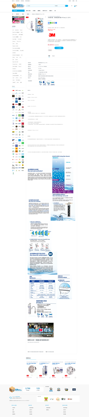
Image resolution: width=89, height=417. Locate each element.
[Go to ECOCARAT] (16, 107)
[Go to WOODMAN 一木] (13, 165)
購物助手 (50, 10)
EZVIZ (13, 43)
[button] (45, 17)
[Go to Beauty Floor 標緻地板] (19, 96)
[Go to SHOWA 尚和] (22, 145)
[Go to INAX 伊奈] (19, 118)
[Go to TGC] (22, 151)
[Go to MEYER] (16, 129)
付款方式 (30, 409)
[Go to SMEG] (22, 148)
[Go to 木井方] (22, 167)
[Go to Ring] (19, 140)
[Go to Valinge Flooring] (13, 159)
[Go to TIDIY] (13, 154)
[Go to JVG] (13, 121)
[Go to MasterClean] (13, 129)
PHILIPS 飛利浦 (15, 66)
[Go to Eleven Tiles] (13, 109)
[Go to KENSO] (22, 121)
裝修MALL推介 (45, 10)
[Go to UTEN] (19, 156)
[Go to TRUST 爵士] (13, 156)
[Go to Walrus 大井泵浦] (13, 162)
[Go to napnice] (16, 132)
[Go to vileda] (16, 159)
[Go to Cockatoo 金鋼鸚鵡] (22, 98)
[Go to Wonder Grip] (22, 162)
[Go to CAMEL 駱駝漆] (19, 98)
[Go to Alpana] (19, 90)
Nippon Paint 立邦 (15, 61)
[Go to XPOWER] (19, 165)
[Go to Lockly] (13, 126)
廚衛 (53, 16)
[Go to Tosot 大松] (16, 154)
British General (15, 34)
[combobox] (40, 6)
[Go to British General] (16, 98)
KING (17, 57)
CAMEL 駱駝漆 (21, 34)
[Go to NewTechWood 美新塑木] (19, 132)
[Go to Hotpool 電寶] (16, 118)
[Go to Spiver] (13, 151)
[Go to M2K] (19, 126)
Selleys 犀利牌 (15, 73)
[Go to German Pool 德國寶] (13, 115)
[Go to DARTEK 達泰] (16, 101)
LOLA (20, 57)
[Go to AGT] (16, 90)
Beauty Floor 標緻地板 (16, 32)
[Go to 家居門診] (19, 167)
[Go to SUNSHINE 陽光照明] (16, 151)
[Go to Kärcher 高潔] (16, 121)
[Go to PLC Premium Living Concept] (22, 137)
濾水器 (59, 16)
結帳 (13, 409)
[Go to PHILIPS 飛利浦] (19, 137)
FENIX (17, 43)
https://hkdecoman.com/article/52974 (33, 342)
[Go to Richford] (16, 140)
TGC (21, 75)
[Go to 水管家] (13, 170)
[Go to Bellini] (22, 96)
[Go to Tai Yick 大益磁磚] (19, 151)
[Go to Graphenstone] (19, 115)
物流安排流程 (31, 407)
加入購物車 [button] (50, 377)
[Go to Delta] (22, 101)
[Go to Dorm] (22, 104)
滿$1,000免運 (56, 16)
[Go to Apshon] (16, 93)
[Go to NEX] (22, 132)
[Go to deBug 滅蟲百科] (19, 101)
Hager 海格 (21, 50)
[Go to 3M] (13, 90)
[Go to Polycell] (13, 140)
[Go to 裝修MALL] (19, 170)
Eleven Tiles (19, 41)
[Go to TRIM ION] (22, 154)
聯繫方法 (47, 409)
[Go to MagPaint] (22, 126)
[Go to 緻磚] (16, 170)
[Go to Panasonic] (16, 137)
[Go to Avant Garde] (16, 96)
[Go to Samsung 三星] (16, 143)
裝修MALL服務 (28, 10)
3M (48, 16)
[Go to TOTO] (19, 154)
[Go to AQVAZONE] (22, 93)
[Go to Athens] (13, 96)
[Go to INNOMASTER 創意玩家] (22, 118)
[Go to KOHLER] (16, 123)
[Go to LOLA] (16, 126)
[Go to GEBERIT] (22, 112)
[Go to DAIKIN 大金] (13, 101)
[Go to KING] (13, 123)
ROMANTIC (14, 68)
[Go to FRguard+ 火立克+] (13, 112)
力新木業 (14, 82)
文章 (55, 10)
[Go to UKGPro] (16, 156)
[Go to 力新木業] (13, 167)
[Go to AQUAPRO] (19, 93)
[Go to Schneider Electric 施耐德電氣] (22, 143)
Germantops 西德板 (15, 50)
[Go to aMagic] (22, 90)
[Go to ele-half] (19, 107)
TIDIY (13, 77)
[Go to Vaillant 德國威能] (22, 156)
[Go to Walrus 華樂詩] (16, 162)
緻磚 (21, 82)
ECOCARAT (19, 39)
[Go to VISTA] (19, 159)
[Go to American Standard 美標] (13, 93)
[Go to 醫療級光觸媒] (13, 173)
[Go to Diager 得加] (19, 104)
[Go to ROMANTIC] (13, 143)
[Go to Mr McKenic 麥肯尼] (13, 132)
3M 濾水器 (50, 16)
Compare (50, 20)
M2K (13, 59)
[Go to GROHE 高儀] (22, 115)
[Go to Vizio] (22, 159)
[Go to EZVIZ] (19, 109)
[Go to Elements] (22, 107)
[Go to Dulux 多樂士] (13, 107)
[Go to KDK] (19, 121)
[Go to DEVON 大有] (16, 104)
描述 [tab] (49, 55)
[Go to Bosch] (13, 98)
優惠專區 (39, 10)
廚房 (52, 16)
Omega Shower (15, 64)
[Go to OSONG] (22, 134)
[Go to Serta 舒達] (19, 145)
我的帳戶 (14, 407)
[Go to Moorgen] (22, 129)
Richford (20, 66)
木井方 (18, 82)
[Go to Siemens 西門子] (13, 148)
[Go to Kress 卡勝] (22, 123)
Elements (14, 41)
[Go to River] (22, 140)
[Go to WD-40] (19, 162)
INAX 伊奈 (14, 52)
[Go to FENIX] (22, 109)
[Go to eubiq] (16, 109)
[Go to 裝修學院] (22, 170)
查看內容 (37, 377)
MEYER (17, 59)
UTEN (21, 77)
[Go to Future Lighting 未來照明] (16, 112)
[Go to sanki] (19, 143)
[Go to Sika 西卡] (16, 148)
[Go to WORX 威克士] (16, 165)
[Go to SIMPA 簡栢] (19, 148)
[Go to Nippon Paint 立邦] (13, 134)
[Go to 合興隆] (16, 167)
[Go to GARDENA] (19, 112)
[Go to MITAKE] (19, 129)
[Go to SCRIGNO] (13, 145)
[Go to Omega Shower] (16, 134)
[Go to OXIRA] (13, 137)
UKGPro (17, 77)
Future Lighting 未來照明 (16, 48)
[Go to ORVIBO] (19, 134)
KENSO (14, 57)
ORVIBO (20, 64)
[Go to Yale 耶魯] (22, 165)
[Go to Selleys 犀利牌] (16, 145)
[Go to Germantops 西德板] (16, 115)
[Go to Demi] (13, 104)
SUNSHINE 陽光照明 (15, 75)
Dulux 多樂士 (14, 39)
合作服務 (34, 10)
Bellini (22, 32)
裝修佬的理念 (48, 407)
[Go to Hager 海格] (13, 118)
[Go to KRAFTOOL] (19, 123)
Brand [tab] (53, 55)
